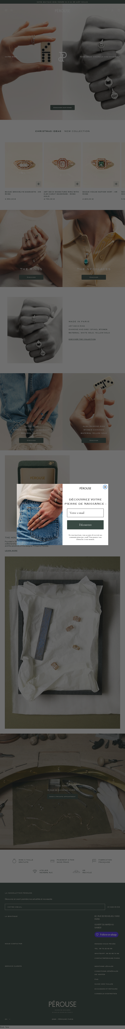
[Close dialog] (105, 487)
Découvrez (85, 525)
